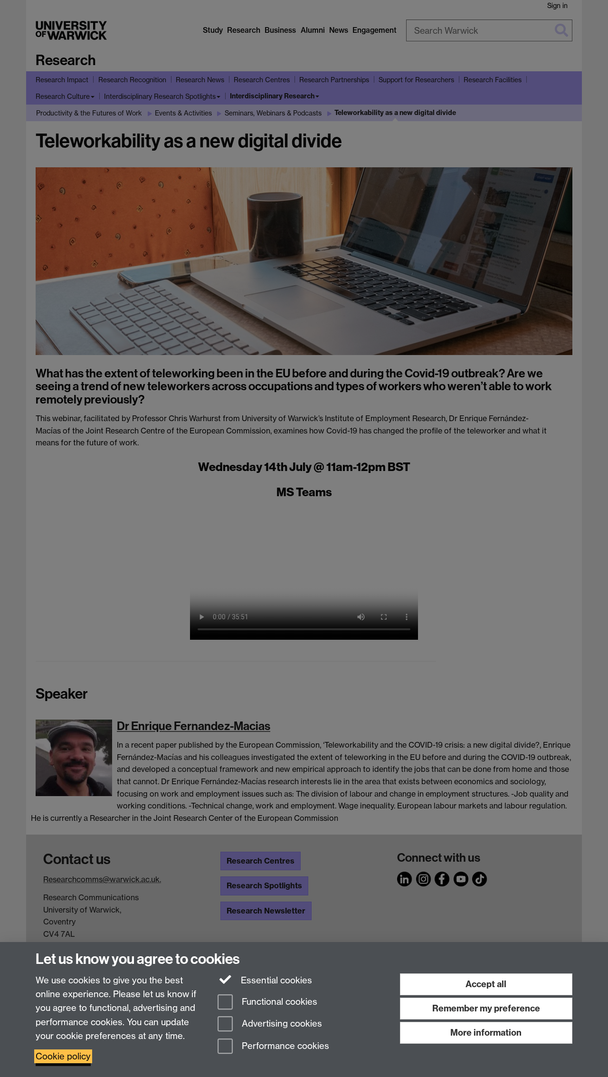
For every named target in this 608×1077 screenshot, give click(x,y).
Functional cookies (278, 1001)
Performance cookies (284, 1046)
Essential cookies (275, 980)
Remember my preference (486, 1008)
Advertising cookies (280, 1024)
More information (486, 1032)
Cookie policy (63, 1056)
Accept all (486, 984)
